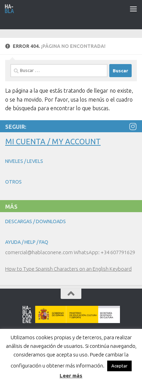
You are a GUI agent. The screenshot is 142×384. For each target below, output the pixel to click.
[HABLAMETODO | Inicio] (11, 8)
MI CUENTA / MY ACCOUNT (53, 141)
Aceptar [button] (119, 365)
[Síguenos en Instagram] (133, 126)
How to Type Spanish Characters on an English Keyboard (68, 269)
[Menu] (133, 8)
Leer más (71, 375)
